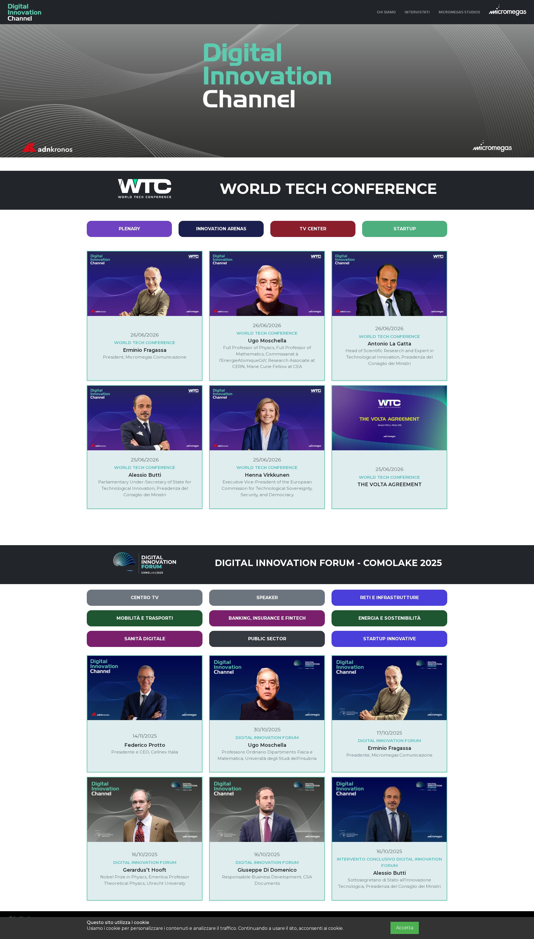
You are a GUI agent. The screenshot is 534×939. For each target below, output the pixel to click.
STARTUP (405, 228)
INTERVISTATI (417, 12)
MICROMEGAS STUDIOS (459, 12)
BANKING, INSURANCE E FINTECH (267, 618)
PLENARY (129, 228)
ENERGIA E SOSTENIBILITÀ (390, 618)
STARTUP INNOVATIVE (389, 638)
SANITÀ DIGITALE (144, 638)
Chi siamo (386, 12)
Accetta (404, 927)
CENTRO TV (145, 597)
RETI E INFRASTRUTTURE (389, 597)
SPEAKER (267, 597)
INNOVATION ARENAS (221, 228)
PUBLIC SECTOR (267, 638)
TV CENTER (313, 228)
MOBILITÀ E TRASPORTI (145, 618)
